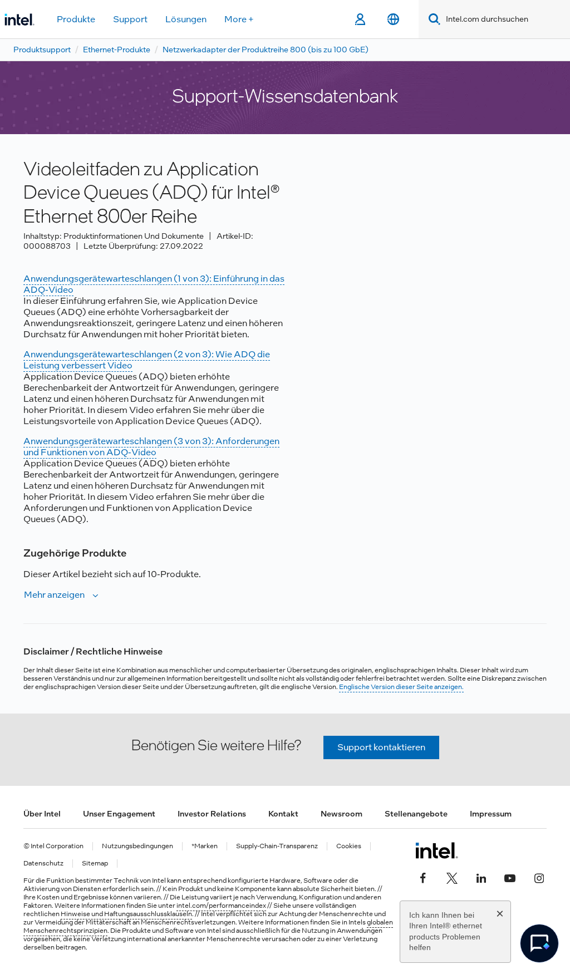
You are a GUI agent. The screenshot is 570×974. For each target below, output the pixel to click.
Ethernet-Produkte (116, 50)
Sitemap (95, 863)
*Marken (204, 846)
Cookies (348, 846)
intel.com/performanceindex (221, 905)
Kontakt (283, 814)
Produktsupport (42, 50)
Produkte (76, 19)
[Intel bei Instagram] (539, 877)
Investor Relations (212, 814)
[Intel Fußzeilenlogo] (436, 850)
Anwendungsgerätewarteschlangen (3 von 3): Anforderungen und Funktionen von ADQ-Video (151, 446)
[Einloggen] (359, 19)
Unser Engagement (119, 814)
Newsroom (341, 814)
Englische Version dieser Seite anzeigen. (401, 686)
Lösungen (186, 19)
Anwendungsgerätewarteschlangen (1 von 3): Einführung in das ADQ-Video (153, 284)
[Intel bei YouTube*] (510, 877)
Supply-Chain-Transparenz (277, 846)
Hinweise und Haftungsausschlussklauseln (126, 913)
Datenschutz (43, 863)
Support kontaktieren (381, 747)
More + (239, 19)
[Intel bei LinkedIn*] (481, 877)
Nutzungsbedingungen (137, 846)
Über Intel (42, 814)
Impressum (491, 814)
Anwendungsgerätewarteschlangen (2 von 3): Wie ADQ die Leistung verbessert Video (146, 359)
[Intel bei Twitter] (452, 877)
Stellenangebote (416, 814)
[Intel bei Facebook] (423, 877)
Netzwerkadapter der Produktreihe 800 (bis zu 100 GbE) (265, 50)
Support (130, 19)
